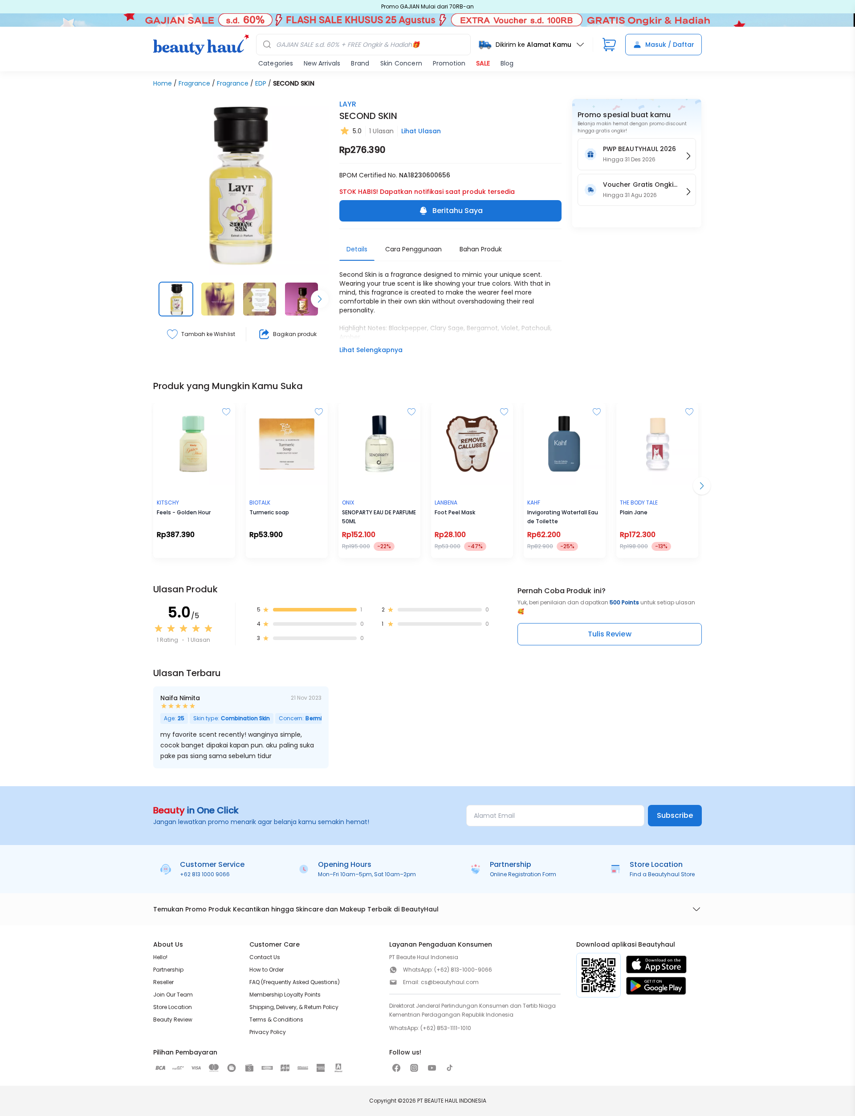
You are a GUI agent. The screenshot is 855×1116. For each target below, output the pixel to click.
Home (162, 83)
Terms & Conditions (276, 1019)
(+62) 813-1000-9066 (463, 969)
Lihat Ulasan (421, 131)
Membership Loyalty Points (285, 994)
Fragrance (194, 83)
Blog (507, 63)
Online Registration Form (523, 874)
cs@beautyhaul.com (450, 982)
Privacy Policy (267, 1032)
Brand (360, 63)
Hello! (160, 957)
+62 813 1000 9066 (205, 874)
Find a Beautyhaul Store (662, 874)
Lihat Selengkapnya (371, 349)
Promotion (449, 63)
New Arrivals (322, 63)
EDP (260, 83)
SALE (483, 63)
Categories (275, 63)
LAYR (347, 104)
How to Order (266, 969)
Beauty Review (172, 1019)
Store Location (172, 1007)
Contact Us (264, 957)
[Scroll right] (320, 299)
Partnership (168, 969)
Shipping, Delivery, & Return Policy (293, 1007)
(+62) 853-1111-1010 (445, 1028)
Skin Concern (401, 63)
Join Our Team (173, 994)
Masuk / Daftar (669, 44)
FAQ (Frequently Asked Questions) (294, 982)
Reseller (163, 982)
